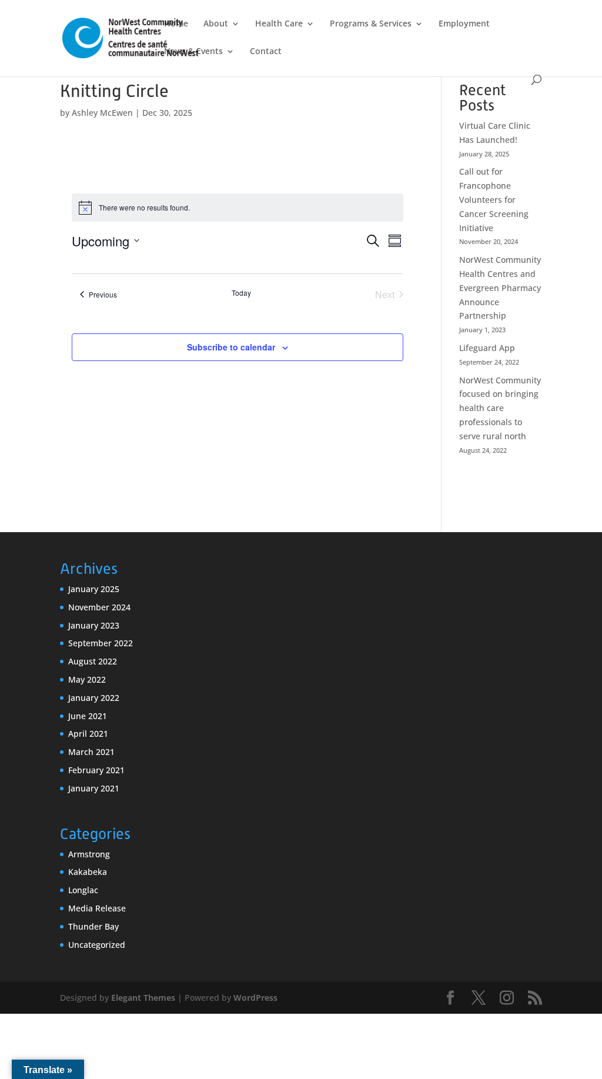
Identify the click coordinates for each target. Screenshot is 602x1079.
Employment (464, 24)
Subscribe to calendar (231, 347)
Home (176, 24)
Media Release (97, 908)
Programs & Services (371, 24)
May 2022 (87, 679)
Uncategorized (96, 944)
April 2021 (88, 733)
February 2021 (96, 770)
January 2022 (93, 697)
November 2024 (99, 607)
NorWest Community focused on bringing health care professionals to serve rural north (500, 408)
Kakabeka (87, 871)
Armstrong (89, 854)
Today (241, 293)
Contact (266, 51)
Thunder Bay (93, 926)
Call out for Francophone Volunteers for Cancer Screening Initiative (494, 199)
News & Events (193, 51)
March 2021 (91, 751)
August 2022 (92, 661)
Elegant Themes (143, 997)
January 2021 (93, 788)
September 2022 (100, 643)
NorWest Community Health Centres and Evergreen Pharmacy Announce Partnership (500, 287)
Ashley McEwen (102, 112)
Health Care (279, 24)
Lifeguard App (487, 347)
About (215, 24)
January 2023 (93, 625)
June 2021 (87, 715)
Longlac (83, 890)
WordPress (255, 997)
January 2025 (93, 588)
